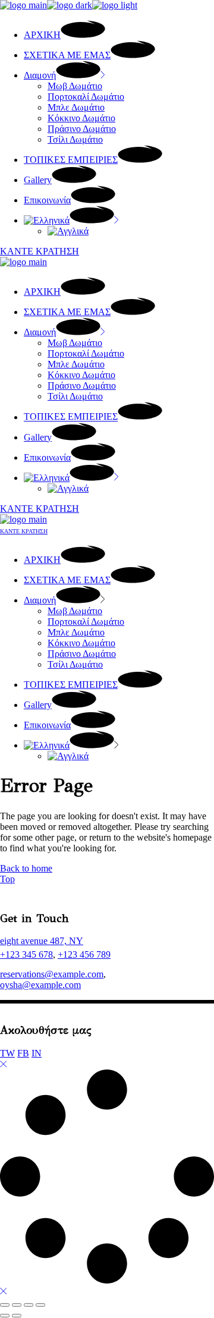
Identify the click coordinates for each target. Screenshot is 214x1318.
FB (23, 1053)
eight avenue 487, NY (41, 941)
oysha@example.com (40, 985)
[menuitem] (71, 220)
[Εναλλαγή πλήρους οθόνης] (16, 1305)
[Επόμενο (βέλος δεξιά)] (16, 1315)
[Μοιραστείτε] (28, 1305)
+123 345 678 (26, 954)
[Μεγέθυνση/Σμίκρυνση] (5, 1305)
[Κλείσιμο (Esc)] (40, 1305)
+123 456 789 (84, 954)
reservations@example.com (51, 974)
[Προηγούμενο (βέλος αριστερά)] (5, 1315)
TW (7, 1053)
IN (37, 1053)
